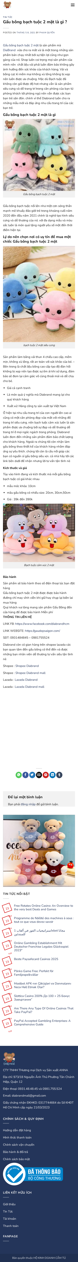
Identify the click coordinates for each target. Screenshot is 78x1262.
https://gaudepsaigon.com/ (42, 631)
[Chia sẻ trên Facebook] (25, 775)
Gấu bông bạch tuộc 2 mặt (21, 45)
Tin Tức (7, 17)
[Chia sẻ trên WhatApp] (19, 775)
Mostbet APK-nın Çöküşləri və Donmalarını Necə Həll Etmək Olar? (42, 985)
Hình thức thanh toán (17, 1137)
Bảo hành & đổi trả (15, 1152)
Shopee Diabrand (27, 666)
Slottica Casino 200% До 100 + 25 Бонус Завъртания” (42, 997)
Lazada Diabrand (26, 680)
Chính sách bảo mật (16, 1159)
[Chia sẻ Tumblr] (59, 775)
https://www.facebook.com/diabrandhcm (42, 624)
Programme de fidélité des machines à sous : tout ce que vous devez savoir (44, 920)
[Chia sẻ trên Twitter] (32, 775)
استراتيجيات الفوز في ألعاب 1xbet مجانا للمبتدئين (39, 932)
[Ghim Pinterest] (46, 775)
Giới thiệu (9, 1204)
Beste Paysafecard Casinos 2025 (36, 959)
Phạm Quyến (47, 32)
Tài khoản (9, 1219)
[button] (72, 5)
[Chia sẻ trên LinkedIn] (52, 775)
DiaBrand (9, 50)
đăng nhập (28, 804)
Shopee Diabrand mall (30, 673)
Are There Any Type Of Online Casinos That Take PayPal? (43, 1010)
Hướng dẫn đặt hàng (17, 1130)
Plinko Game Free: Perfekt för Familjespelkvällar (33, 972)
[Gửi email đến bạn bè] (39, 775)
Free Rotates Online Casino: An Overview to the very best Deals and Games (43, 907)
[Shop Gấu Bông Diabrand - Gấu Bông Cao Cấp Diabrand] (11, 5)
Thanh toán (11, 1226)
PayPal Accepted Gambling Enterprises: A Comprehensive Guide (42, 1022)
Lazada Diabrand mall (29, 687)
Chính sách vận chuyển (18, 1145)
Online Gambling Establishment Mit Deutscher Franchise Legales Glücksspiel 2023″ (41, 946)
